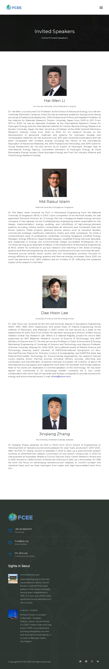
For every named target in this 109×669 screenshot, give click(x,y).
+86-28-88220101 (23, 529)
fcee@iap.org (21, 541)
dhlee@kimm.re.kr (61, 376)
